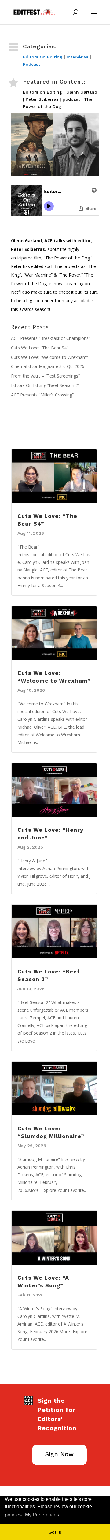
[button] (62, 1515)
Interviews (77, 56)
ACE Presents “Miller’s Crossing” (42, 395)
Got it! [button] (55, 1532)
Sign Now (59, 1454)
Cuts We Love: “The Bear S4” (39, 348)
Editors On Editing (42, 56)
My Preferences (42, 1514)
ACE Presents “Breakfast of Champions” (50, 338)
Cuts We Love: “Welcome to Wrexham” (49, 357)
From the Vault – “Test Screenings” (45, 376)
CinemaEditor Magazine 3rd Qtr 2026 (47, 366)
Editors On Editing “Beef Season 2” (45, 385)
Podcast (31, 64)
